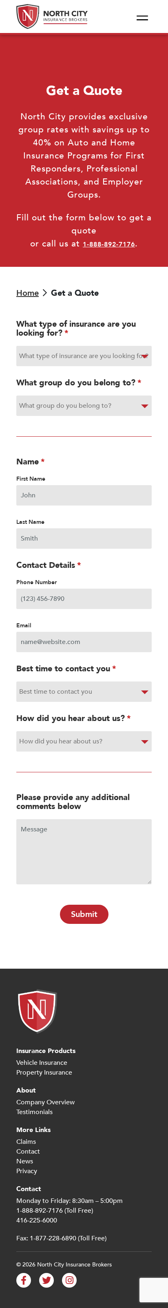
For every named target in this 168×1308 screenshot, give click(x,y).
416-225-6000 (36, 1220)
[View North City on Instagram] (69, 1280)
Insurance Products (45, 1050)
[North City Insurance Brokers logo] (52, 16)
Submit (84, 914)
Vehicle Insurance (41, 1062)
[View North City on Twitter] (46, 1280)
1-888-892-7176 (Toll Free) (54, 1210)
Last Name (30, 522)
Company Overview (45, 1102)
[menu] (142, 17)
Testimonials (34, 1112)
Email (23, 625)
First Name (30, 479)
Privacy (26, 1171)
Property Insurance (44, 1072)
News (24, 1161)
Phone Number (36, 582)
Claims (26, 1141)
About (26, 1090)
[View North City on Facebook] (23, 1280)
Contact (28, 1151)
